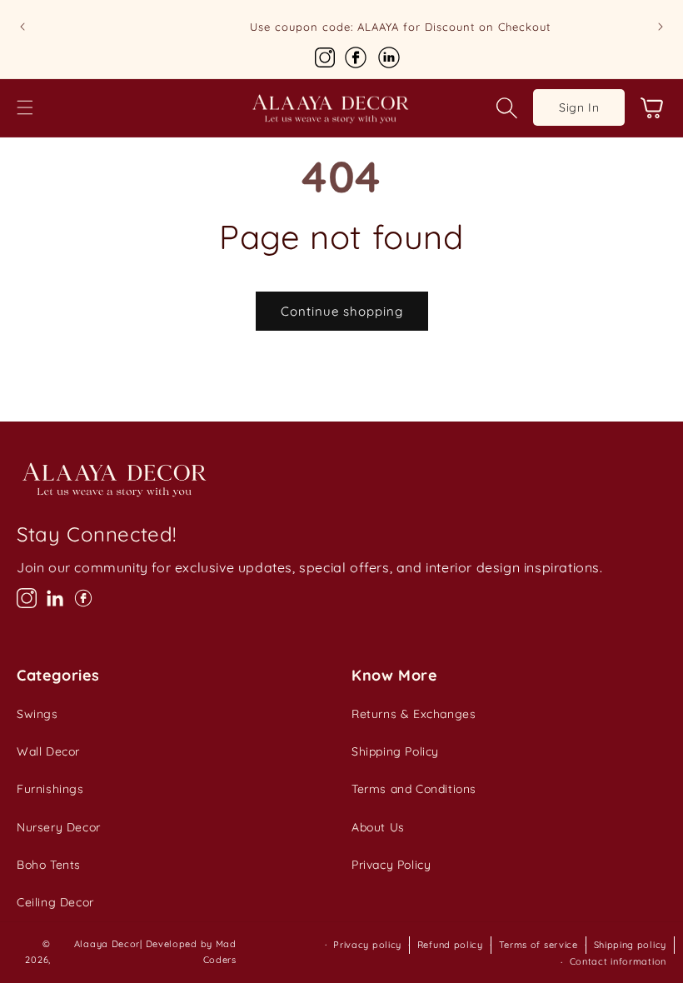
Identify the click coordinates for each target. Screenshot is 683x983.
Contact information (618, 961)
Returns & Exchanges (413, 713)
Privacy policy (367, 945)
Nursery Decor (59, 827)
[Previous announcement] (22, 26)
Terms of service (538, 945)
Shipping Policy (395, 751)
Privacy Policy (391, 864)
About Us (378, 827)
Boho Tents (49, 864)
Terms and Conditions (413, 788)
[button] (25, 107)
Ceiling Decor (55, 902)
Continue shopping (342, 311)
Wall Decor (48, 751)
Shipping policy (630, 945)
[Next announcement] (660, 26)
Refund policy (450, 945)
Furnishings (50, 788)
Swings (37, 713)
